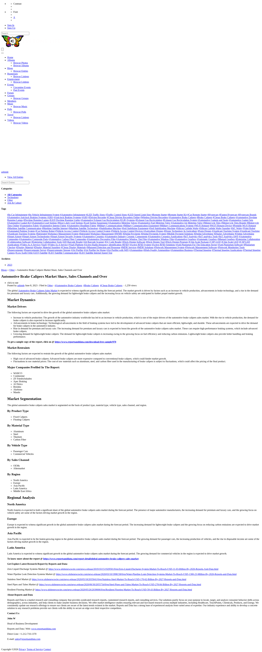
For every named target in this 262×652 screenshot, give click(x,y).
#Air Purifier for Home (95, 250)
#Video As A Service (58, 244)
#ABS (85, 217)
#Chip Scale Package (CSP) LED (204, 242)
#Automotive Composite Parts (33, 239)
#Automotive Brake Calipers (182, 217)
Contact (47, 649)
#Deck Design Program (176, 242)
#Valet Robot (249, 228)
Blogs (4, 270)
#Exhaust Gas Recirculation (148, 220)
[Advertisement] (131, 148)
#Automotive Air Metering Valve (187, 223)
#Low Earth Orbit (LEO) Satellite (31, 253)
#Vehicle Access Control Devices (127, 231)
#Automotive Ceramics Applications (165, 236)
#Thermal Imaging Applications (227, 250)
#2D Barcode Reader (72, 242)
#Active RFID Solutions (163, 244)
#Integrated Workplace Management (96, 233)
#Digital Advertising (203, 233)
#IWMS (118, 233)
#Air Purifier (77, 250)
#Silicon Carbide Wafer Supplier (214, 228)
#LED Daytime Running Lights (64, 220)
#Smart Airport (14, 236)
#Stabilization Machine (110, 228)
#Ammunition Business (181, 250)
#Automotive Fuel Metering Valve (154, 223)
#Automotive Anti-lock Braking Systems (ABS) (30, 217)
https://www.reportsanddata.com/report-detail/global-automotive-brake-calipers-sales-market (91, 558)
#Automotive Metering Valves (122, 223)
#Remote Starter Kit (177, 214)
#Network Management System (169, 247)
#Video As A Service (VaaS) (33, 244)
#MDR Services (128, 247)
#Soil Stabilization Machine (162, 228)
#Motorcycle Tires (212, 223)
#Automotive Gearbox (185, 239)
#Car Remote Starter (197, 214)
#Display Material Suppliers (47, 247)
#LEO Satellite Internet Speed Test (95, 253)
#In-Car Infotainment (17, 214)
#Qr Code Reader (113, 242)
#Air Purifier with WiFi (117, 250)
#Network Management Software (201, 247)
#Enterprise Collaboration (247, 239)
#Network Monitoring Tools (231, 247)
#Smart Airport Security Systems (66, 236)
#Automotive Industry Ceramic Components (126, 236)
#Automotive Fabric (29, 225)
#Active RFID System (140, 244)
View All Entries (15, 177)
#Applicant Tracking (250, 231)
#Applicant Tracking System (225, 231)
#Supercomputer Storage (59, 250)
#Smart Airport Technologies (36, 236)
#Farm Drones (204, 231)
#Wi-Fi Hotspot (201, 225)
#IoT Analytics (190, 236)
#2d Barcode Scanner (93, 242)
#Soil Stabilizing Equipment (135, 228)
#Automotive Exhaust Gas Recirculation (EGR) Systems (108, 220)
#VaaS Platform (75, 244)
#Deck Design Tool (155, 242)
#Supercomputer (15, 250)
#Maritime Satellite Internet (55, 228)
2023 (9, 265)
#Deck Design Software (133, 242)
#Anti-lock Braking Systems (67, 217)
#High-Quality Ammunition (156, 250)
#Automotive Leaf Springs (44, 223)
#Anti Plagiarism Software (230, 244)
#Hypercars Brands (247, 214)
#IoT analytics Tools (208, 236)
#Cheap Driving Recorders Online (123, 217)
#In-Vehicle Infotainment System (43, 214)
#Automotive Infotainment (72, 214)
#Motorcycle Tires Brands (233, 223)
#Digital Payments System (153, 233)
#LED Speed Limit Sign (139, 214)
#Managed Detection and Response (103, 247)
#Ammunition (136, 250)
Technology (13, 197)
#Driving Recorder (97, 217)
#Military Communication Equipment (141, 225)
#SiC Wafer (236, 228)
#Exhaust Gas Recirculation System (180, 220)
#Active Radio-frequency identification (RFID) (106, 244)
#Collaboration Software (19, 242)
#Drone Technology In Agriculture (180, 231)
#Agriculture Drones (153, 231)
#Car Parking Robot (45, 231)
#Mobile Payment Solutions (180, 233)
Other (10, 200)
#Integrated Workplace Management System (57, 233)
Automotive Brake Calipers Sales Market (37, 290)
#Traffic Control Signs (116, 214)
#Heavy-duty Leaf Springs (70, 223)
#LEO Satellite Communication (63, 253)
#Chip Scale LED (229, 242)
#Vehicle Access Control (67, 231)
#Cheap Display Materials (73, 247)
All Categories (14, 194)
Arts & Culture (14, 203)
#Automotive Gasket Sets (241, 220)
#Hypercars (212, 214)
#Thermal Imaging (202, 250)
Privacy (22, 649)
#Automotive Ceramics (93, 236)
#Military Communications (110, 225)
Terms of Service (35, 649)
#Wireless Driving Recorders (154, 217)
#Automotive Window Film (161, 239)
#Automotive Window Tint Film (131, 239)
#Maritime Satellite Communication (24, 228)
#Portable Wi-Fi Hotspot (244, 225)
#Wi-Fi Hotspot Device (221, 225)
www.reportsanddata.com (43, 628)
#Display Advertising (224, 233)
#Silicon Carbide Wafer (187, 228)
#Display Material (24, 247)
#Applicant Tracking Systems (21, 233)
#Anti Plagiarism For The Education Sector (196, 244)
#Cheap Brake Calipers (224, 217)
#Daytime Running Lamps (36, 220)
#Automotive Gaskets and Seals (213, 220)
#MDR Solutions (145, 247)
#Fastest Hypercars (228, 214)
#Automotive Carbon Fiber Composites (67, 239)
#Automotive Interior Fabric (53, 225)
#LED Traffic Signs (95, 214)
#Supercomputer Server (35, 250)
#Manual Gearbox (226, 239)
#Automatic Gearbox (207, 239)
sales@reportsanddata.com (27, 639)
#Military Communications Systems (177, 225)
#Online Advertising (244, 233)
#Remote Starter (159, 214)
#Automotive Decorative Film (101, 239)
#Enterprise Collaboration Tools (46, 242)
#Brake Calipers (204, 217)
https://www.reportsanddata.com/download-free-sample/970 (85, 342)
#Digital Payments (131, 233)
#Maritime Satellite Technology (83, 228)
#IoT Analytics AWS (228, 236)
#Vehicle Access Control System (94, 231)
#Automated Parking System (21, 231)
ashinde (4, 172)
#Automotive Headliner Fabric (81, 225)
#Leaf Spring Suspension (96, 223)
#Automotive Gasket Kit (19, 223)
